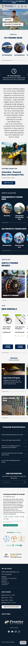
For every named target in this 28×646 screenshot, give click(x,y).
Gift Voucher (9, 2)
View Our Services (14, 360)
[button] (22, 6)
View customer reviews (10, 525)
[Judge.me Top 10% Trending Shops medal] (21, 539)
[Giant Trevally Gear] (19, 237)
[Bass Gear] (7, 208)
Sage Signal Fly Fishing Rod (19, 327)
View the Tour (8, 183)
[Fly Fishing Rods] (7, 47)
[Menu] (25, 6)
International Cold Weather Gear (19, 217)
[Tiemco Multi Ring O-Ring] (8, 319)
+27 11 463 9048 (8, 574)
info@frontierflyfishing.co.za (12, 572)
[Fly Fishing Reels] (19, 47)
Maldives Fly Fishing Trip (13, 24)
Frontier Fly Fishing (9, 642)
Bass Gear (7, 215)
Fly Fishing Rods (7, 55)
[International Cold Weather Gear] (19, 208)
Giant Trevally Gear (19, 246)
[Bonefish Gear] (7, 237)
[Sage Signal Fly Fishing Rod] (20, 319)
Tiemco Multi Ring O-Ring (7, 327)
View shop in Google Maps (11, 607)
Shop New (8, 19)
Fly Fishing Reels (19, 55)
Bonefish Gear (7, 245)
